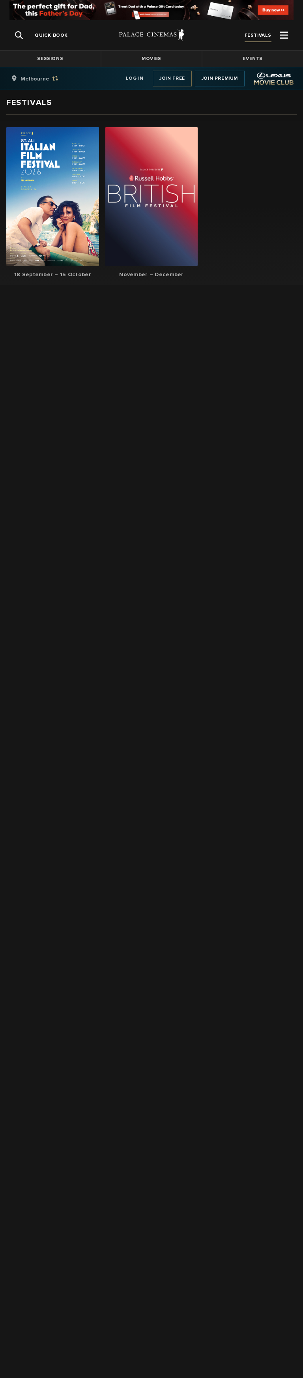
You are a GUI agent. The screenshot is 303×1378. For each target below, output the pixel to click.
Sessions (50, 59)
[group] (43, 78)
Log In (135, 78)
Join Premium (220, 78)
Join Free (172, 78)
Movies (151, 59)
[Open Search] (18, 35)
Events (253, 59)
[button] (52, 202)
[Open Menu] (284, 35)
